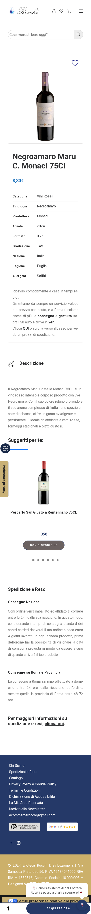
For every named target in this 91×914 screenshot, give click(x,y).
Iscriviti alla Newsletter (27, 809)
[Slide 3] (43, 560)
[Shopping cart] (67, 11)
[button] (81, 11)
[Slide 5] (52, 560)
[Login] (51, 11)
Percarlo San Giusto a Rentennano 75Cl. (43, 512)
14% (40, 246)
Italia (40, 256)
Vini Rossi (45, 196)
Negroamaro (46, 206)
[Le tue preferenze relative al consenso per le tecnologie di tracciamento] (4, 479)
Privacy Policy (20, 784)
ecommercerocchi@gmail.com (32, 815)
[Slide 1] (33, 560)
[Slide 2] (38, 560)
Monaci (42, 216)
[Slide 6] (57, 560)
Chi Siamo (17, 765)
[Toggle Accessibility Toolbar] (5, 448)
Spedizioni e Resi (22, 772)
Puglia (42, 266)
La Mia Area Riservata (26, 803)
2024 (41, 226)
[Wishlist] (59, 11)
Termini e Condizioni (24, 790)
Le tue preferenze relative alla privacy (50, 901)
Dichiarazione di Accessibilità (32, 796)
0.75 (40, 236)
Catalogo (16, 778)
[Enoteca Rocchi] (31, 11)
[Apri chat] (82, 905)
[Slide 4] (48, 560)
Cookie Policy (45, 784)
